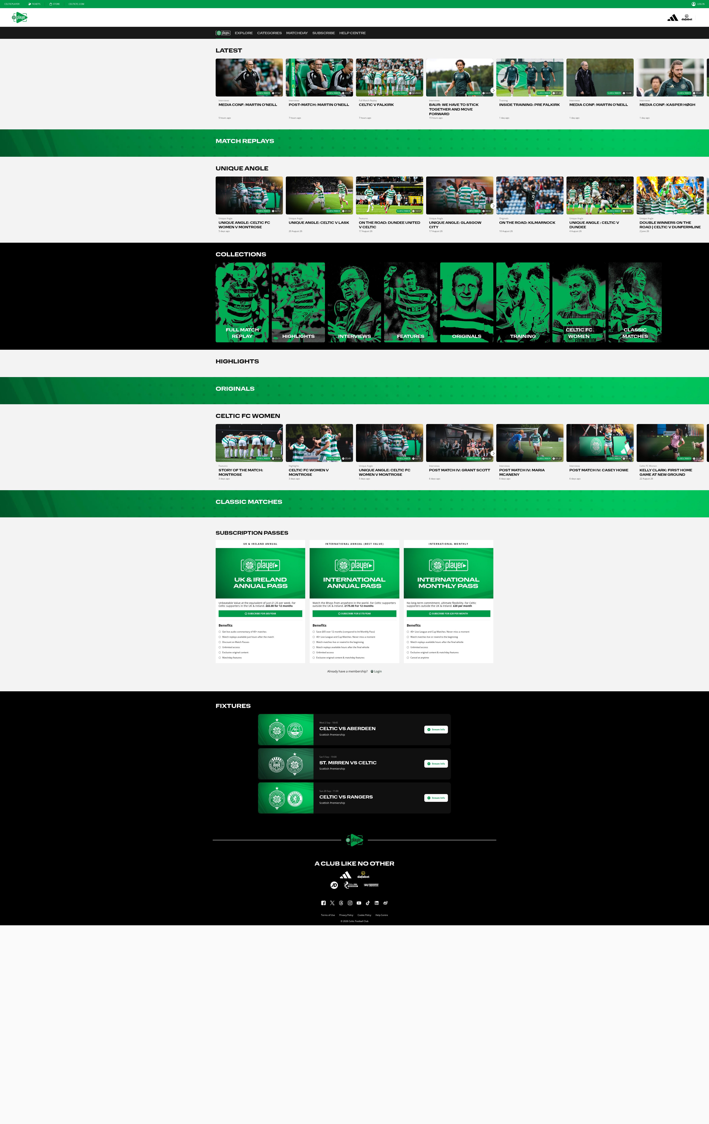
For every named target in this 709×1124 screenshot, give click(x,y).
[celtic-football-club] (376, 903)
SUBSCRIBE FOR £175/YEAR (356, 613)
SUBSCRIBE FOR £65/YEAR (262, 613)
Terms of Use (328, 915)
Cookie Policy (364, 915)
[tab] (12, 4)
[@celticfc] (341, 903)
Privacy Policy (346, 915)
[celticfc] (350, 903)
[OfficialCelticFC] (385, 903)
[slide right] (493, 90)
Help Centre (382, 915)
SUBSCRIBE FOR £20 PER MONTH (450, 613)
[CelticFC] (323, 903)
